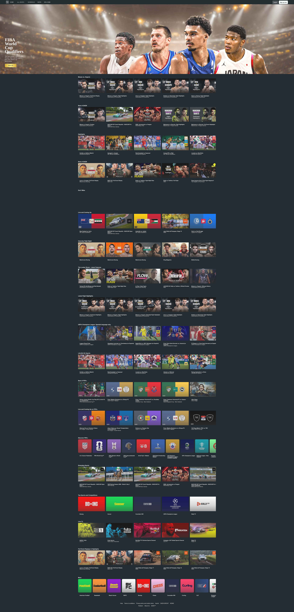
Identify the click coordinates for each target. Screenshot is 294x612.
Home (12, 2)
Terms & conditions (129, 603)
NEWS (172, 603)
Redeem (140, 606)
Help (121, 603)
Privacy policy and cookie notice (145, 603)
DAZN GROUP (164, 603)
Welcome (47, 2)
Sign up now (283, 2)
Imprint (157, 603)
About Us (147, 606)
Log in (275, 2)
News (39, 2)
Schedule (31, 2)
